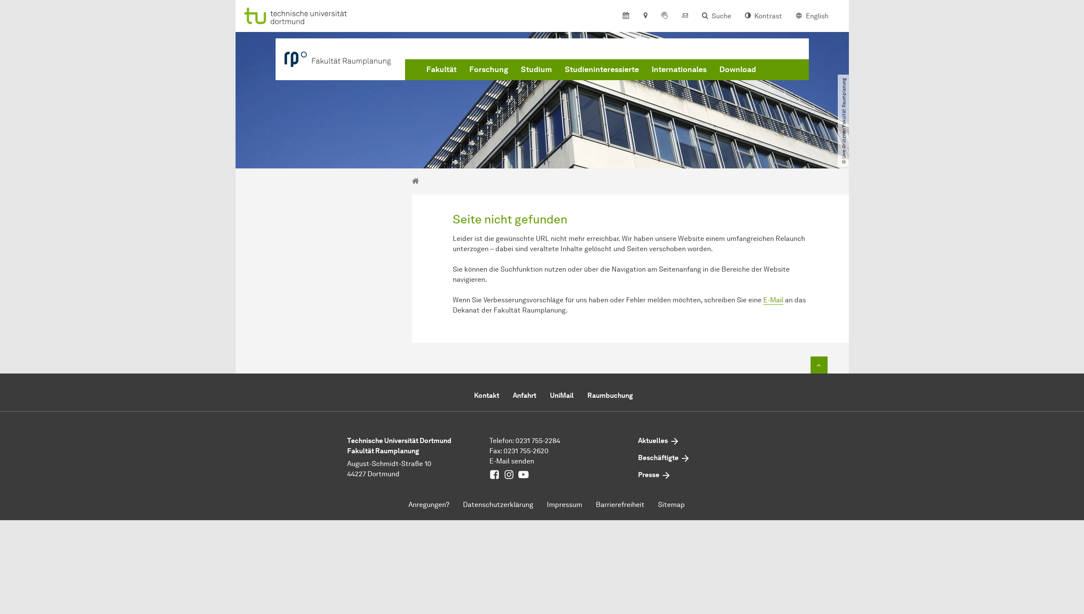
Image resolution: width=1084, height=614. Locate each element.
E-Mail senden (511, 461)
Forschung (488, 69)
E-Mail (773, 300)
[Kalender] (626, 16)
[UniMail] (685, 16)
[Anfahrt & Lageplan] (645, 16)
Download (737, 69)
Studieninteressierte (602, 69)
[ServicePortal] (664, 16)
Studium (536, 69)
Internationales (679, 69)
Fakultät (441, 69)
